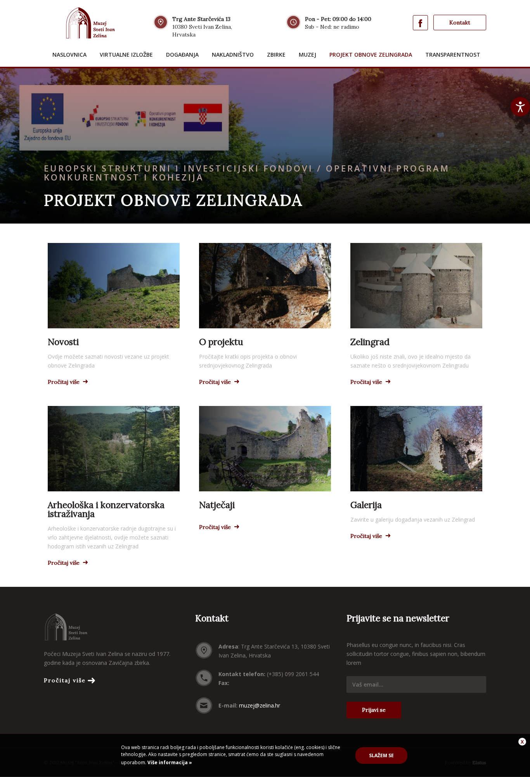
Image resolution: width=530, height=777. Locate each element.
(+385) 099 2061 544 (293, 674)
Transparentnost (452, 54)
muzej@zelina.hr (259, 705)
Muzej (307, 54)
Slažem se (381, 755)
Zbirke (276, 54)
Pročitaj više (65, 680)
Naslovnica (69, 54)
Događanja (182, 54)
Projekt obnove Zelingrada (370, 54)
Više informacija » (169, 762)
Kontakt (459, 22)
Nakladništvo (233, 54)
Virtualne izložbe (126, 54)
